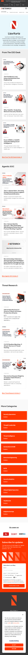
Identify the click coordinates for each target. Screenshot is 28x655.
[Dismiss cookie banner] (22, 615)
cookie (9, 623)
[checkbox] (14, 577)
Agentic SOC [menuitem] (21, 12)
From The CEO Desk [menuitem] (14, 12)
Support (17, 4)
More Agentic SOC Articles (9, 276)
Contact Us (6, 4)
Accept (14, 645)
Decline (14, 648)
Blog (12, 4)
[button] (26, 8)
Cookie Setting (14, 640)
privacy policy (16, 623)
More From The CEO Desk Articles (11, 157)
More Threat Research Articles (10, 393)
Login (23, 4)
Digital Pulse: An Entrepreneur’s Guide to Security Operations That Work (15, 1)
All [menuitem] (7, 12)
